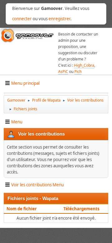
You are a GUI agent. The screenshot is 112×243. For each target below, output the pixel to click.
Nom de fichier (22, 209)
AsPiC (63, 71)
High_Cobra (84, 65)
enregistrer (59, 18)
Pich (78, 71)
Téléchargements (81, 209)
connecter (22, 18)
